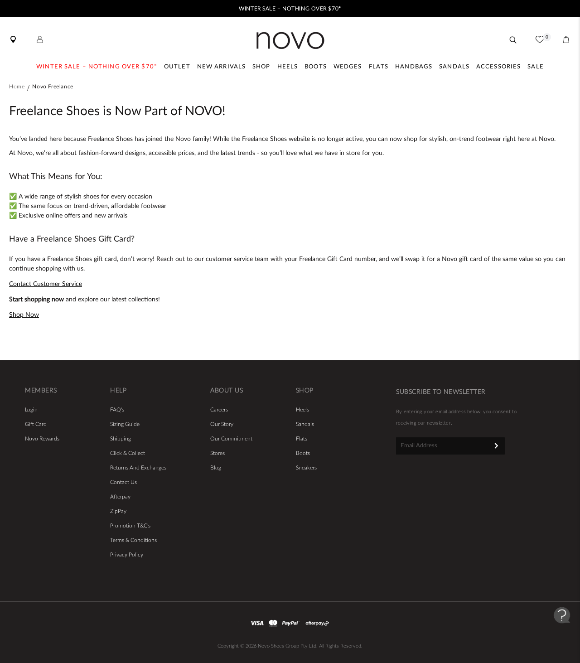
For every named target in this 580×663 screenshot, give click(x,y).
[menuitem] (96, 68)
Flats (301, 438)
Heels (302, 409)
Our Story (221, 424)
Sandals (305, 424)
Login (31, 409)
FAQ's (117, 409)
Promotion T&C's (130, 525)
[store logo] (290, 40)
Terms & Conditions (133, 540)
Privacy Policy (126, 554)
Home (16, 86)
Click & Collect (127, 453)
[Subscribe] (496, 445)
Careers (219, 409)
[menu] (290, 68)
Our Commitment (231, 438)
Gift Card (36, 424)
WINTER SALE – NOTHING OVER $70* (290, 8)
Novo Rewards (42, 438)
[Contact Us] (562, 631)
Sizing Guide (125, 424)
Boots (303, 453)
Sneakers (306, 467)
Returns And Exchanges (138, 467)
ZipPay (118, 511)
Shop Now (24, 315)
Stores (217, 453)
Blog (215, 467)
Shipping (120, 438)
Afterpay (120, 496)
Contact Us (123, 482)
